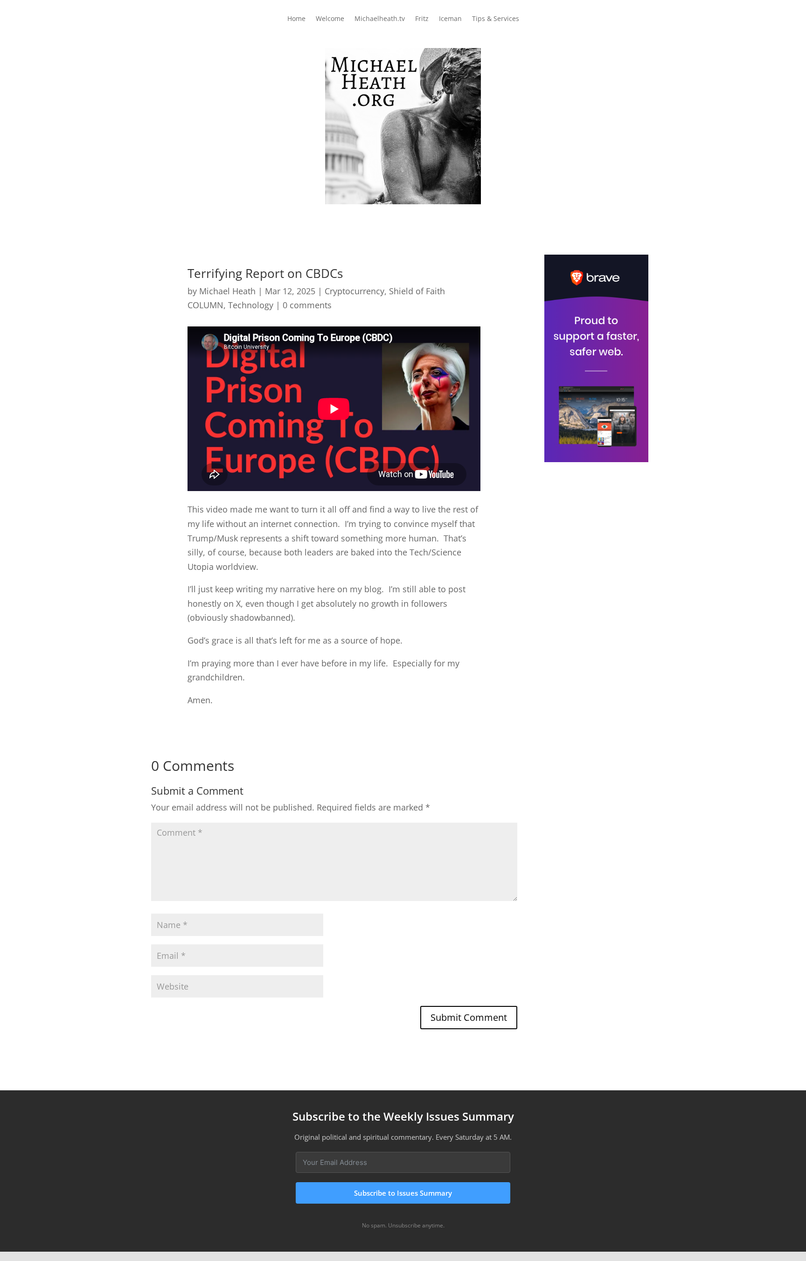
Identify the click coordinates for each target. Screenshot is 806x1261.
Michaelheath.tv (379, 19)
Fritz (422, 19)
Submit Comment (469, 1017)
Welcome (330, 19)
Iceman (450, 19)
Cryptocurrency (354, 291)
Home (296, 19)
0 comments (307, 305)
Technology (250, 305)
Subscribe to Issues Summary (403, 1193)
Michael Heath (227, 291)
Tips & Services (495, 19)
